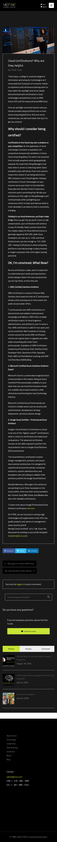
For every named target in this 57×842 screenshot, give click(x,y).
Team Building (12, 747)
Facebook (9, 551)
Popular (28, 648)
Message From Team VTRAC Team (20, 563)
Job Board (11, 751)
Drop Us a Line (30, 631)
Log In (44, 4)
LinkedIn (34, 551)
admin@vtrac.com (19, 535)
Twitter (22, 551)
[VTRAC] (9, 4)
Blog (8, 759)
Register (44, 7)
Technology (11, 739)
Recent (11, 648)
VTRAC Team (16, 70)
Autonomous (12, 735)
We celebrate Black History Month (18, 570)
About (9, 755)
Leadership (11, 743)
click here (31, 508)
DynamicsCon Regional (26, 694)
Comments (45, 648)
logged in (20, 584)
